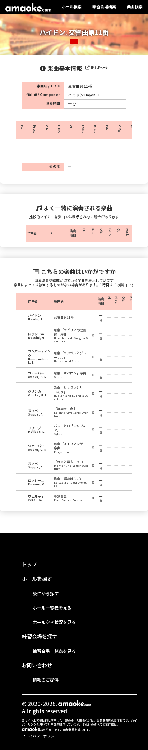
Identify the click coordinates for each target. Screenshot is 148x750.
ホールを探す (37, 579)
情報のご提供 (46, 680)
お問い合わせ (37, 665)
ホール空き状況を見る (54, 622)
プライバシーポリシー (40, 736)
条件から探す (46, 593)
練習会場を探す (39, 636)
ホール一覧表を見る (52, 608)
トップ (29, 564)
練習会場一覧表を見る (54, 651)
